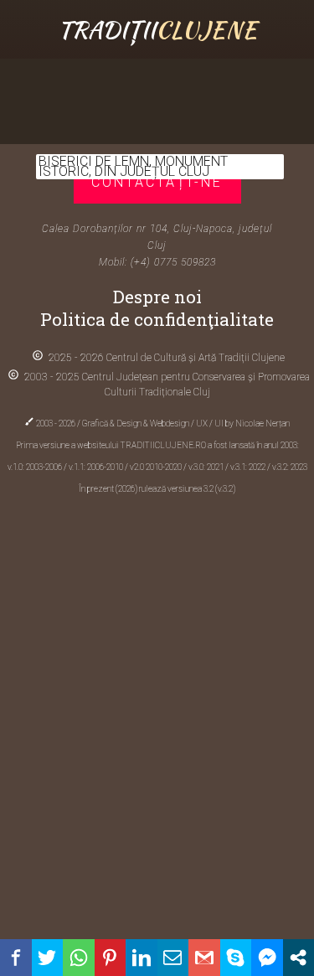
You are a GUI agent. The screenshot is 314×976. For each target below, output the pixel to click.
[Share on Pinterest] (110, 957)
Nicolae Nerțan (262, 423)
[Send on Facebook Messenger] (267, 957)
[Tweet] (48, 957)
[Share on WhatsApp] (79, 957)
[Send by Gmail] (204, 957)
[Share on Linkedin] (141, 957)
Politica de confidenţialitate (157, 319)
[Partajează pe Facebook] (16, 957)
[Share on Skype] (236, 957)
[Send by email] (173, 957)
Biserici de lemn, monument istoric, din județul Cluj (133, 166)
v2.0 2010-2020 (156, 467)
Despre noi (157, 297)
